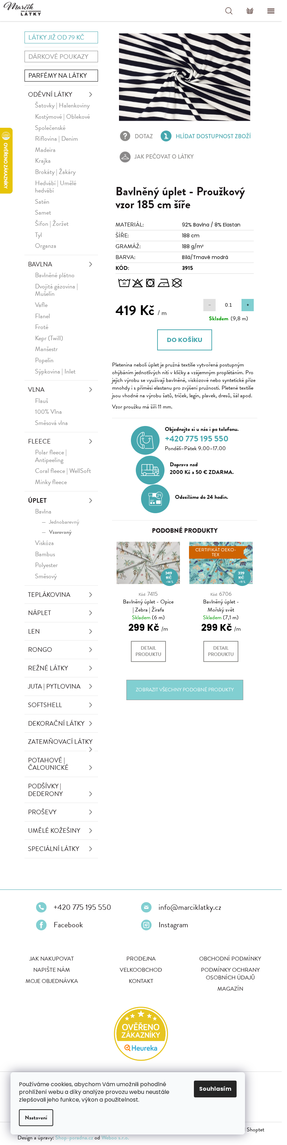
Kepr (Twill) (49, 338)
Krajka (43, 160)
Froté (41, 326)
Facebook (68, 925)
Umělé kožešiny (54, 830)
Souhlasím (215, 1089)
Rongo (40, 649)
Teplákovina (49, 594)
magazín (230, 989)
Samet (43, 212)
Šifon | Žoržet (52, 223)
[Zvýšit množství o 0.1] (247, 305)
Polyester (46, 565)
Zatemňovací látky (60, 741)
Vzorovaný (60, 532)
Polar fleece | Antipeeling (51, 456)
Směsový (46, 576)
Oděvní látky (50, 94)
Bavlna (40, 264)
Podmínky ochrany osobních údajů (230, 974)
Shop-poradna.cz (74, 1137)
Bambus (45, 554)
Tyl (38, 234)
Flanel (42, 316)
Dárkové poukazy (58, 56)
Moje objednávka (52, 981)
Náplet (39, 612)
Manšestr (46, 349)
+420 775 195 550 (82, 907)
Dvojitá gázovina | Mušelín (56, 290)
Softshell (45, 705)
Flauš (41, 400)
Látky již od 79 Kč (56, 37)
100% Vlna (48, 411)
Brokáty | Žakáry (55, 171)
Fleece (39, 441)
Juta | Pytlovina (54, 686)
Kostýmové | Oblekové (62, 116)
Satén (42, 201)
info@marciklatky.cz (190, 907)
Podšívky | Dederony (45, 789)
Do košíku (184, 339)
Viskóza (44, 542)
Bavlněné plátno (55, 275)
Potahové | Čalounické (48, 764)
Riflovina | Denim (56, 138)
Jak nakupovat (51, 959)
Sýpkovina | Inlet (55, 371)
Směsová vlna (51, 422)
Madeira (45, 149)
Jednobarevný (64, 522)
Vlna (36, 389)
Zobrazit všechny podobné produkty (185, 689)
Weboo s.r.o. (115, 1137)
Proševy (42, 812)
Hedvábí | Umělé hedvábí (55, 186)
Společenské (50, 127)
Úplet (37, 500)
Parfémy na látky (57, 75)
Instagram (173, 925)
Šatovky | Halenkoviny (62, 105)
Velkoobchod (141, 970)
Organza (45, 245)
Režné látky (48, 668)
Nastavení (36, 1117)
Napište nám (51, 970)
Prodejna (141, 959)
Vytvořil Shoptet (246, 1129)
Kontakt (141, 981)
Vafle (41, 304)
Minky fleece (51, 482)
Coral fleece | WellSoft (63, 470)
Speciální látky (53, 848)
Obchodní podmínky (230, 959)
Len (34, 631)
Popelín (44, 360)
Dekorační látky (56, 723)
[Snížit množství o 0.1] (209, 305)
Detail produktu (148, 651)
